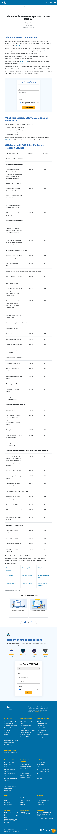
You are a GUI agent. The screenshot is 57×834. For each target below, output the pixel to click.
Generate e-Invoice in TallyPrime (42, 777)
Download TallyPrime (26, 737)
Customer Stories (25, 800)
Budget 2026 (7, 790)
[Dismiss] (55, 810)
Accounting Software (27, 568)
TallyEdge (6, 732)
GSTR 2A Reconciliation (43, 769)
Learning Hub (7, 802)
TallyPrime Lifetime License (27, 730)
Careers (22, 802)
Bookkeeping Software (27, 583)
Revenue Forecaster (25, 766)
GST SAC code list (23, 61)
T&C (37, 102)
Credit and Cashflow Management (42, 724)
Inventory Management (43, 734)
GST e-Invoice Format (10, 786)
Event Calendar (8, 807)
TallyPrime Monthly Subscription (25, 727)
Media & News (40, 807)
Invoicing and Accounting (11, 740)
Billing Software (42, 568)
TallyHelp (22, 812)
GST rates (45, 51)
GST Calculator (24, 768)
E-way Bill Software (11, 583)
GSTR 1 (38, 767)
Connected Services (9, 742)
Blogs (5, 800)
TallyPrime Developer (9, 728)
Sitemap (22, 804)
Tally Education (40, 802)
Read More (36, 711)
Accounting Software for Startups (10, 754)
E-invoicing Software (27, 575)
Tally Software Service (10, 721)
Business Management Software (10, 770)
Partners (39, 798)
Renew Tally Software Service (26, 722)
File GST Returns (41, 764)
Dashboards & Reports (43, 728)
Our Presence (40, 804)
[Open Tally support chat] (54, 831)
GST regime (8, 140)
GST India (20, 63)
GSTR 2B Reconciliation (43, 771)
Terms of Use (16, 831)
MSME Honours (24, 798)
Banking (39, 721)
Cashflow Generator (25, 777)
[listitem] (47, 815)
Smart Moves (7, 798)
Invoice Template (24, 773)
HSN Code (17, 45)
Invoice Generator (25, 764)
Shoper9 (6, 734)
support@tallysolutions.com (27, 814)
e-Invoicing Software (9, 773)
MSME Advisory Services (43, 800)
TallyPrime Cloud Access (10, 725)
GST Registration (41, 762)
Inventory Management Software (10, 779)
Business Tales (8, 804)
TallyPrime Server (8, 723)
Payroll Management (9, 745)
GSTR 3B (39, 773)
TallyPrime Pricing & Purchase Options (25, 733)
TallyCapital (7, 730)
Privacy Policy (23, 104)
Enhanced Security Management (41, 731)
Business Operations (42, 737)
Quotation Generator (26, 775)
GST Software (9, 575)
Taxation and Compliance (11, 747)
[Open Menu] (55, 2)
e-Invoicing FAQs (8, 788)
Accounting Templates (26, 771)
